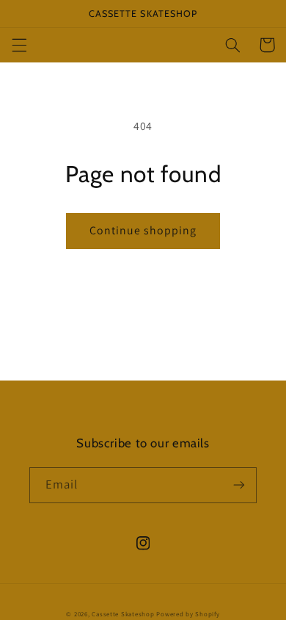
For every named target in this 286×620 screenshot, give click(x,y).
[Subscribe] (239, 485)
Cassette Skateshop (123, 614)
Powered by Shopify (187, 614)
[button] (19, 45)
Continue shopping (143, 230)
